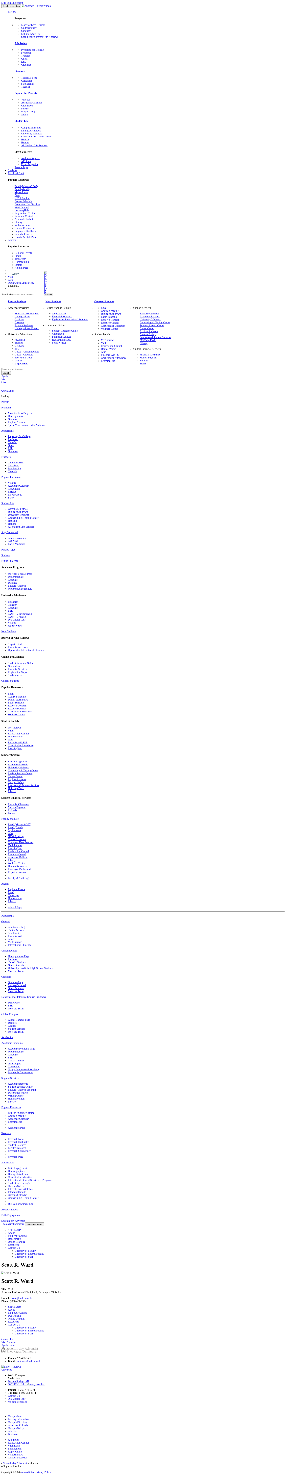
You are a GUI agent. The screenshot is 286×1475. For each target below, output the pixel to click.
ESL (23, 61)
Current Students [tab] (10, 680)
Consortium (14, 1066)
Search (6, 373)
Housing (25, 139)
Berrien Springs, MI (18, 1381)
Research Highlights (18, 1142)
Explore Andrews (30, 33)
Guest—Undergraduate (27, 351)
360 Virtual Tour (23, 357)
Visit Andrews (15, 1454)
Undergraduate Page (18, 956)
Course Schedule (23, 201)
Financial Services (61, 336)
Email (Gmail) (22, 189)
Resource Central (24, 216)
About (11, 1232)
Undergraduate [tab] (9, 950)
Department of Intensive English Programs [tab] (23, 997)
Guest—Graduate (24, 354)
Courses (12, 1025)
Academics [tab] (7, 1037)
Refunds (144, 360)
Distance (19, 322)
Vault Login (14, 1445)
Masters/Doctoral (17, 985)
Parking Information (18, 1419)
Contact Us (14, 1247)
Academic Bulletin (24, 219)
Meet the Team (16, 971)
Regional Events (23, 252)
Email (18, 255)
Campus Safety (148, 334)
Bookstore (13, 1434)
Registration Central (25, 213)
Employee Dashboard (26, 231)
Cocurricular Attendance (113, 357)
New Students (53, 301)
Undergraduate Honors (27, 328)
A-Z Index (13, 1439)
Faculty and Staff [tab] (10, 818)
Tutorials (25, 86)
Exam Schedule (109, 316)
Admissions (21, 43)
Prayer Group (28, 111)
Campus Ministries (31, 127)
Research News (16, 1139)
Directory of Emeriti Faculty (29, 1253)
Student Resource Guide (65, 330)
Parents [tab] (5, 401)
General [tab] (5, 921)
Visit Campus (15, 942)
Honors (25, 142)
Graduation (27, 105)
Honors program (16, 1098)
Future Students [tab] (9, 560)
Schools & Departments (20, 1072)
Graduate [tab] (6, 976)
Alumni (12, 240)
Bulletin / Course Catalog (21, 1112)
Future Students (17, 301)
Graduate (26, 30)
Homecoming (22, 261)
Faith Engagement (149, 313)
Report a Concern (24, 234)
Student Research (17, 1145)
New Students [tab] (8, 631)
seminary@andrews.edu (28, 1361)
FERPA (25, 108)
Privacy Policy (43, 1472)
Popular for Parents (26, 93)
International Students (19, 945)
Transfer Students (17, 962)
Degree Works (108, 349)
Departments (14, 1238)
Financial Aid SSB (110, 354)
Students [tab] (5, 555)
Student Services (16, 1028)
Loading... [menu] (13, 285)
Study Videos (59, 342)
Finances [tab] (6, 456)
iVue (17, 195)
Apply (15, 273)
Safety (24, 114)
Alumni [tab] (5, 883)
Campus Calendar (17, 1195)
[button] (32, 282)
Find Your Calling (17, 1235)
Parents (12, 11)
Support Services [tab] (10, 1078)
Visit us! (25, 99)
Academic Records (150, 316)
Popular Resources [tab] (11, 1107)
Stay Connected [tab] (9, 532)
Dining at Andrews (31, 130)
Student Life (21, 121)
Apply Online (15, 1451)
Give (10, 279)
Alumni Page (21, 267)
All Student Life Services (34, 145)
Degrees (12, 1022)
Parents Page (21, 167)
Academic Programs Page (21, 1048)
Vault (103, 343)
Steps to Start (59, 313)
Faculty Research (17, 1148)
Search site (7, 294)
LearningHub (22, 210)
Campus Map (15, 1416)
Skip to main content (12, 2)
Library (18, 222)
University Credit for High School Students (30, 968)
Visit (10, 276)
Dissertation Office (18, 1092)
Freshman (26, 52)
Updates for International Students (70, 319)
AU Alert (26, 161)
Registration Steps (61, 339)
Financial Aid (15, 936)
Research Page (15, 1156)
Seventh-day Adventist (15, 1463)
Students (12, 170)
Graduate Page (15, 982)
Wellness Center (23, 225)
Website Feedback (17, 1401)
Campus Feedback (17, 1457)
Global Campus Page (19, 1019)
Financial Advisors (62, 316)
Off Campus (14, 1063)
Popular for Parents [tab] (11, 477)
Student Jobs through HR (21, 1183)
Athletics (12, 1431)
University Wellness (31, 133)
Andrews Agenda (30, 158)
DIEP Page (14, 1002)
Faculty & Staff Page (25, 237)
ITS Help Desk (148, 340)
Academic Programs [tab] (12, 1043)
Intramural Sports (17, 1192)
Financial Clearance (150, 354)
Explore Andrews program (22, 1089)
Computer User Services (27, 204)
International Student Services (155, 337)
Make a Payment (148, 357)
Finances (19, 71)
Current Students (104, 301)
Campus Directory (17, 1422)
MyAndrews (21, 192)
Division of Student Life (20, 1203)
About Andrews (9, 1209)
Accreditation (28, 1472)
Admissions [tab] (7, 430)
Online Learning (16, 1241)
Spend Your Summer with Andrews (39, 36)
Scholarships (27, 83)
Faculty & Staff (16, 173)
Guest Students (16, 965)
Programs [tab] (6, 407)
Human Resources (24, 228)
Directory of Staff (24, 1256)
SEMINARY (15, 1229)
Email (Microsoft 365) (26, 186)
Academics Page (16, 1127)
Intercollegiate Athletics (20, 1189)
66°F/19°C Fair (17, 1384)
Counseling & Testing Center (36, 136)
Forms (143, 363)
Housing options (16, 1171)
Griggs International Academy (23, 1069)
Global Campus (16, 1060)
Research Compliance (19, 1151)
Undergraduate (29, 27)
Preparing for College (32, 49)
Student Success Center (152, 325)
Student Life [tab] (7, 503)
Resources (13, 1244)
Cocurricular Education (113, 325)
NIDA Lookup (22, 198)
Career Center (147, 328)
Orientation (58, 333)
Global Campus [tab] (9, 1014)
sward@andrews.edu (21, 1298)
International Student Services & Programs (30, 1180)
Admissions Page (17, 927)
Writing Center (15, 1095)
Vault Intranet (22, 207)
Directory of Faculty (25, 1250)
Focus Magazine (29, 164)
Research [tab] (6, 1133)
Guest (24, 58)
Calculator (26, 80)
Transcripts (20, 258)
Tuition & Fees (29, 77)
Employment (14, 1448)
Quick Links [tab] (7, 390)
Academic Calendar (31, 102)
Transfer (25, 55)
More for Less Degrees (33, 25)
